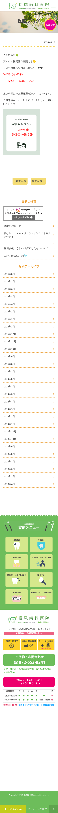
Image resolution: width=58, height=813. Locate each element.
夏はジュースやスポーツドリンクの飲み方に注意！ (27, 235)
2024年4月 (9, 401)
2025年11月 (10, 341)
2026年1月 (9, 326)
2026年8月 (9, 274)
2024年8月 (9, 379)
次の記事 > (38, 181)
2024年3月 (9, 409)
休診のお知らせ (12, 226)
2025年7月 (9, 371)
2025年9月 (9, 356)
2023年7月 (9, 461)
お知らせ (50, 25)
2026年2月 (9, 319)
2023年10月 (10, 439)
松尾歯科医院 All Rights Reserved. (36, 795)
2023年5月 (9, 476)
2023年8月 (9, 454)
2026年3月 (9, 311)
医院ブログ (29, 20)
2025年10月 (10, 349)
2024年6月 (9, 394)
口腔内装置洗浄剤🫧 (15, 255)
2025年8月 (9, 364)
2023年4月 (9, 484)
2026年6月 (9, 289)
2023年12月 (10, 431)
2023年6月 (9, 469)
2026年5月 (9, 296)
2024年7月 (9, 386)
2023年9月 (9, 446)
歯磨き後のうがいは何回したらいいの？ (26, 248)
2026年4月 (9, 304)
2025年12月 (10, 334)
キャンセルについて (37, 809)
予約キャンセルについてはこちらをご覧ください (29, 682)
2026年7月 (9, 281)
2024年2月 (9, 416)
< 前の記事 (20, 181)
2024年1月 (9, 424)
